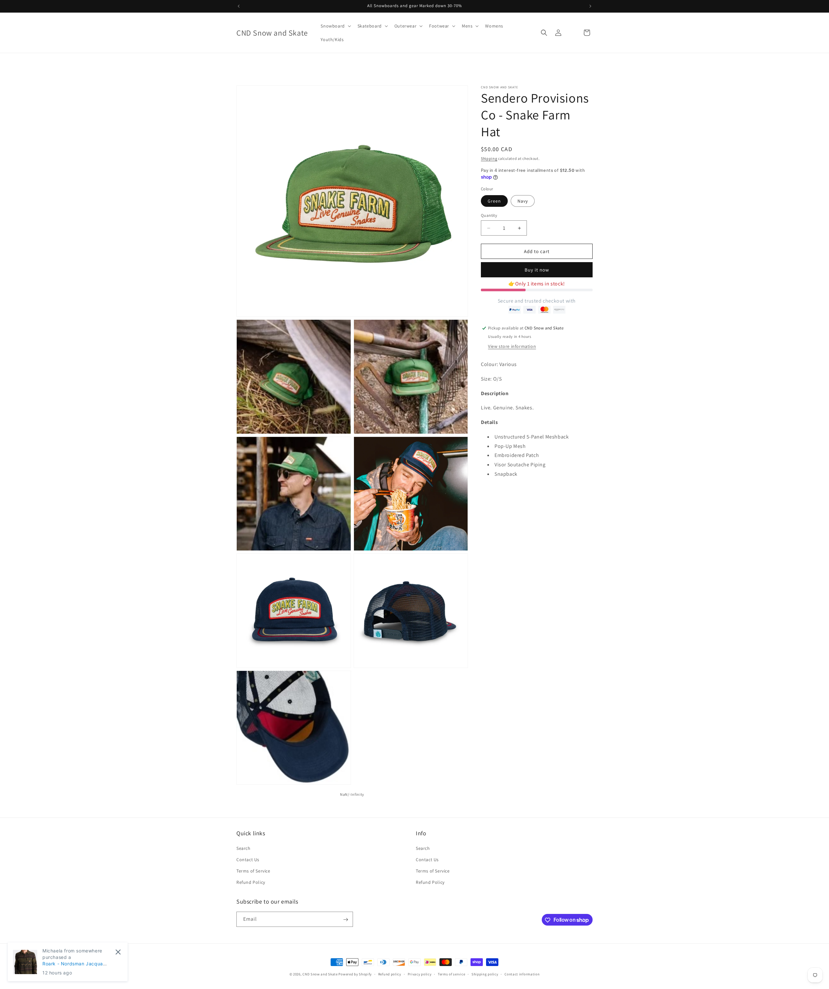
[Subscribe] (345, 919)
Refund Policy (250, 882)
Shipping (489, 158)
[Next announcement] (590, 6)
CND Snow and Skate (320, 974)
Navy (522, 201)
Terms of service (451, 974)
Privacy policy (420, 974)
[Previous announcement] (239, 6)
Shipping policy (484, 974)
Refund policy (389, 974)
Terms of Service (253, 871)
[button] (335, 26)
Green (494, 201)
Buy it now (537, 270)
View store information (512, 346)
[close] (118, 952)
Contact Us (247, 859)
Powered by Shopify (355, 974)
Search (243, 848)
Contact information (522, 974)
